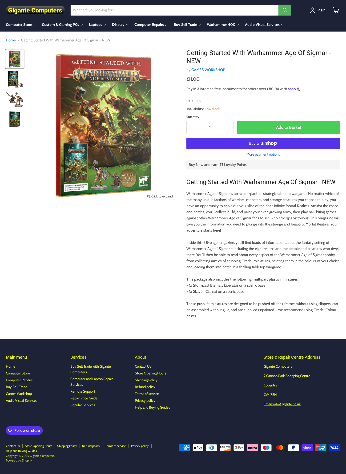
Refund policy (145, 387)
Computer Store (19, 24)
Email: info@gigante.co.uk (282, 404)
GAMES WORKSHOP (208, 70)
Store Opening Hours (150, 373)
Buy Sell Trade (186, 24)
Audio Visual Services (263, 24)
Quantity (192, 117)
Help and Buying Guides (152, 407)
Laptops (96, 24)
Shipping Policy (146, 380)
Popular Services (82, 405)
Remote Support (82, 391)
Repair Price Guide (83, 398)
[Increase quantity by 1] (228, 127)
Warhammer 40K (221, 24)
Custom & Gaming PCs (61, 24)
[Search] (284, 10)
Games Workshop (19, 394)
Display (118, 24)
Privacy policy (145, 400)
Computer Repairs (149, 24)
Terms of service (147, 394)
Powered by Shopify (19, 460)
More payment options (263, 155)
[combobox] (174, 10)
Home (11, 40)
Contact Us (143, 366)
